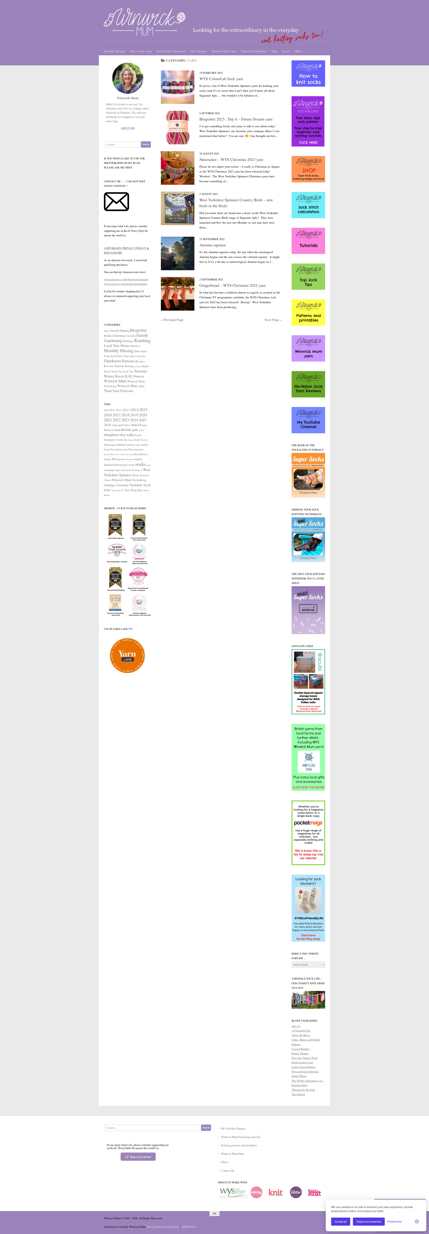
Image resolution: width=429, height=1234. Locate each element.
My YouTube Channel (233, 1128)
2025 (142, 419)
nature (144, 445)
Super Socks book (123, 470)
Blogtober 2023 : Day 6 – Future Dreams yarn (235, 119)
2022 (117, 420)
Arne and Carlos (121, 425)
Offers (298, 51)
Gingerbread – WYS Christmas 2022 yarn (232, 285)
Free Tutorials (198, 51)
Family (142, 335)
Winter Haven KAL (118, 376)
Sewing (129, 366)
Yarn (108, 390)
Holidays (128, 341)
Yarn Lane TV (117, 490)
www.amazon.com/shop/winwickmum (125, 284)
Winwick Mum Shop (232, 1154)
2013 (126, 409)
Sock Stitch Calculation (171, 51)
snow (131, 465)
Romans (130, 459)
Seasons (119, 366)
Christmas (119, 335)
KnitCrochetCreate (302, 1062)
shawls (138, 459)
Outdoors (112, 361)
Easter (138, 435)
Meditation (135, 345)
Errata (286, 51)
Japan (130, 439)
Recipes (140, 361)
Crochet (131, 336)
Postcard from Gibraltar (305, 1071)
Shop (274, 51)
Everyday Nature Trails (305, 1058)
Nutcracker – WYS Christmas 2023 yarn (231, 159)
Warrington (137, 470)
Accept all (341, 1221)
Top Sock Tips (126, 371)
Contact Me (227, 1170)
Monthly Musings (114, 51)
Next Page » (273, 319)
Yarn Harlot (298, 1094)
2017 (117, 415)
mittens (121, 445)
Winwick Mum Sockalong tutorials (241, 1137)
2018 (125, 415)
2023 (125, 420)
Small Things (299, 1076)
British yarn (129, 429)
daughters (111, 434)
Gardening (113, 340)
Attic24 (136, 424)
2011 (112, 410)
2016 (108, 415)
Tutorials (140, 371)
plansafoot (139, 449)
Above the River (301, 1035)
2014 (135, 409)
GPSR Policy (188, 1227)
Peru (130, 449)
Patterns (128, 361)
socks (140, 464)
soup (148, 465)
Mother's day (133, 444)
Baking (124, 330)
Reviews (109, 366)
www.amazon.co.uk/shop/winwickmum (126, 279)
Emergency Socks (113, 440)
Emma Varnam (300, 1053)
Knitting (142, 340)
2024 (134, 420)
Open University (137, 356)
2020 (143, 415)
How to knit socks (141, 51)
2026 (107, 424)
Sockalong (138, 366)
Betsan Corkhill (112, 430)
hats (126, 439)
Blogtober (138, 330)
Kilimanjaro (110, 444)
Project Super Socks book (124, 454)
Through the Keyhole (303, 1090)
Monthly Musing (118, 350)
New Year (123, 356)
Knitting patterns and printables (239, 1145)
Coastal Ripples (301, 1049)
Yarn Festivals (122, 390)
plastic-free (109, 454)
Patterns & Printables (254, 51)
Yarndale (123, 485)
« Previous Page (172, 319)
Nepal (107, 449)
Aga (106, 331)
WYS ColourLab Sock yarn (221, 78)
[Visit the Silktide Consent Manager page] (417, 1222)
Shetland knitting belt (116, 465)
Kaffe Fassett (140, 439)
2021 (108, 420)
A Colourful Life (301, 1031)
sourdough (109, 470)
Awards (114, 330)
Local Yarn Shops (116, 345)
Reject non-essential (369, 1221)
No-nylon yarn (119, 449)
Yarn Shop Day (133, 490)
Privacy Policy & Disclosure (163, 1227)
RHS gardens (119, 459)
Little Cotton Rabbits (304, 1067)
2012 (119, 410)
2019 (134, 415)
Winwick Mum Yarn (223, 51)
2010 (106, 410)
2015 (143, 409)
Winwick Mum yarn (130, 386)
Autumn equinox (212, 245)
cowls (141, 430)
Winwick (138, 376)
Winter (135, 475)
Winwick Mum (115, 380)
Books (108, 336)
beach (144, 425)
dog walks (127, 434)
